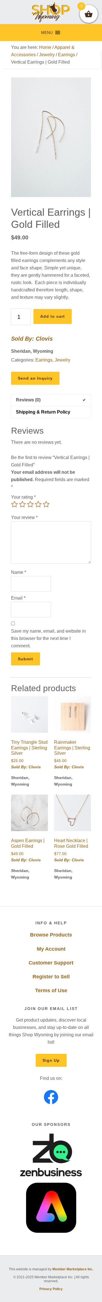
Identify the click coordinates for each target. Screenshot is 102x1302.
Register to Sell (51, 976)
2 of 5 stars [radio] (22, 504)
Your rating (23, 497)
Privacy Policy (51, 1289)
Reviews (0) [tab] (28, 399)
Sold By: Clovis (32, 339)
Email (18, 598)
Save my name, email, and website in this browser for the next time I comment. (48, 638)
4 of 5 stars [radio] (38, 504)
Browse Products (51, 935)
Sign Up (51, 1060)
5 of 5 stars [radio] (46, 504)
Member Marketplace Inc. (72, 1269)
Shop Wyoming (51, 12)
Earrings (66, 54)
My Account (51, 949)
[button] (47, 32)
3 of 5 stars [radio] (30, 504)
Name (18, 572)
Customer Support (51, 963)
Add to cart (52, 316)
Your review (24, 517)
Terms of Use (51, 990)
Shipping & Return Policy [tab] (43, 412)
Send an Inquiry (35, 378)
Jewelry (47, 54)
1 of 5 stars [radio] (14, 504)
